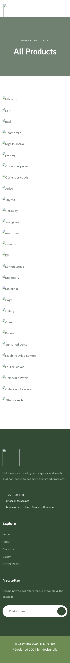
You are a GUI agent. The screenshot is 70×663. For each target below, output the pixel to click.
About (7, 542)
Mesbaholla (49, 650)
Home (6, 534)
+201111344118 (15, 495)
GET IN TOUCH (11, 564)
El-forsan (49, 643)
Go (61, 611)
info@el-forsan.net (17, 501)
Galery (7, 557)
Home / (26, 40)
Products (8, 549)
